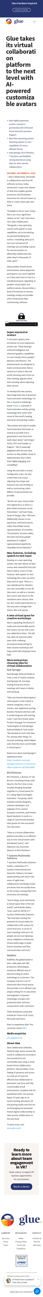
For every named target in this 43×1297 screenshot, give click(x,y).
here (25, 1028)
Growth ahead (21, 10)
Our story (6, 1238)
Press (5, 1241)
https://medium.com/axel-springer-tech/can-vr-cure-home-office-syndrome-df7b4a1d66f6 (21, 764)
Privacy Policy (21, 1241)
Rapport (16, 405)
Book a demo (21, 1186)
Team (5, 1245)
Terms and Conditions (21, 1247)
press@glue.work (14, 1037)
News (21, 1238)
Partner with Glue (37, 1243)
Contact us (36, 1238)
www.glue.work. (14, 1128)
